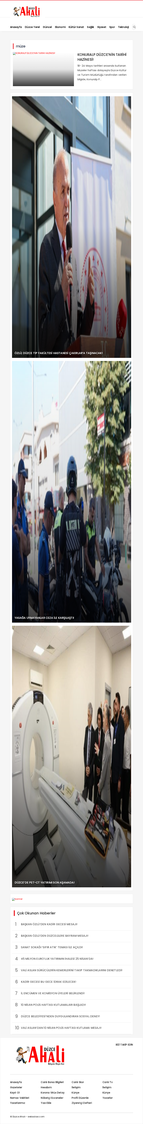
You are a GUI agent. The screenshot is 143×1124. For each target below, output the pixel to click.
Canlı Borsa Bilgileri (52, 1082)
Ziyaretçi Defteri (82, 1103)
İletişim (76, 1087)
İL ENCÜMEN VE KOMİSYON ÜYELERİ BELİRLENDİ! (50, 993)
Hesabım (46, 1087)
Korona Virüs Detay (53, 1092)
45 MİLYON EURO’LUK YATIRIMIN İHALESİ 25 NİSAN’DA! (54, 959)
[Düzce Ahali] (27, 17)
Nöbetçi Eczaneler (52, 1098)
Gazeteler (16, 1087)
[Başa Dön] (136, 1117)
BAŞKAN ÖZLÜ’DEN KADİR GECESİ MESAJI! (46, 924)
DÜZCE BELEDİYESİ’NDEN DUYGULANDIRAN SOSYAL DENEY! (57, 1016)
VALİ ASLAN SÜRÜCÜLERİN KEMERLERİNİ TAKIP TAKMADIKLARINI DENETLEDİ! (69, 970)
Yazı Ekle (46, 1103)
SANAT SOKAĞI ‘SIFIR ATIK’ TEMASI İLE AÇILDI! (49, 947)
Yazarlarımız (17, 1103)
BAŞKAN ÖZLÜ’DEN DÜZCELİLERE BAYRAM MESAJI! (51, 936)
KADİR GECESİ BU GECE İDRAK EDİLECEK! (45, 982)
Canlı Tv (108, 1082)
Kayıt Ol (15, 1092)
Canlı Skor (78, 1082)
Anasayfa (16, 1082)
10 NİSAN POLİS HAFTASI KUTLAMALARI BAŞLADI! (50, 1005)
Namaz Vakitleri (19, 1098)
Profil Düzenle (80, 1098)
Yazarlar (108, 1098)
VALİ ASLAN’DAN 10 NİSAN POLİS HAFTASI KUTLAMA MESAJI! (58, 1028)
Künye (75, 1092)
